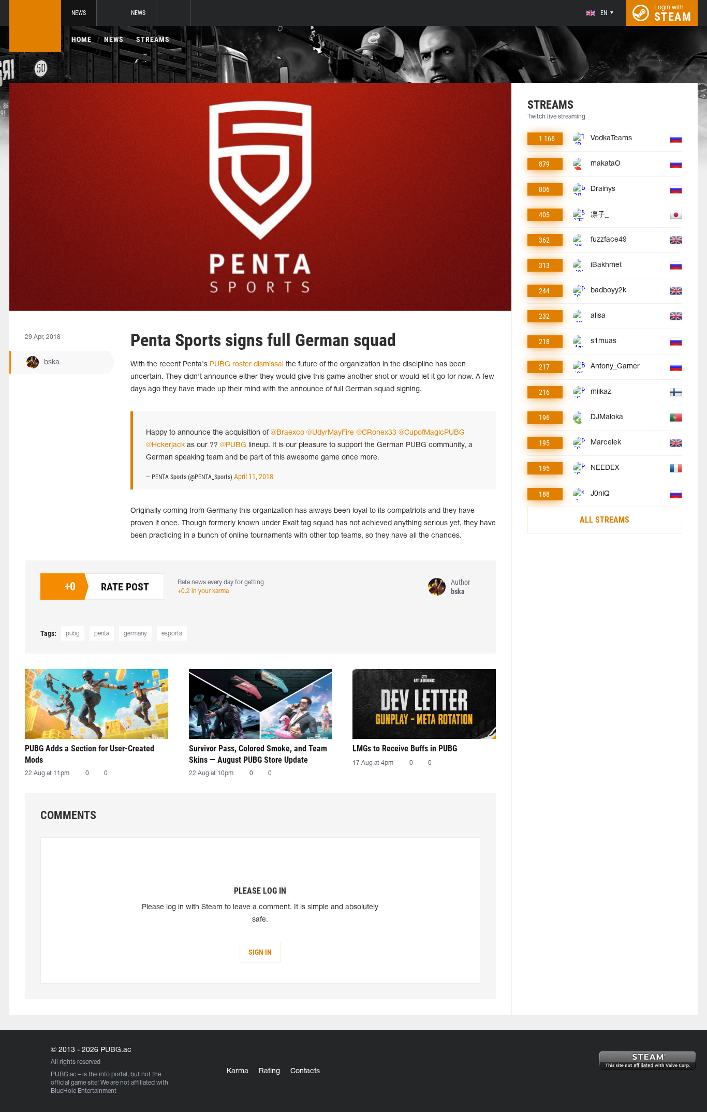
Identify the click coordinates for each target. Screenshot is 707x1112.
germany (135, 633)
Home (81, 39)
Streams (153, 39)
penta (101, 633)
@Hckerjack (165, 445)
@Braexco (287, 432)
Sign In (260, 952)
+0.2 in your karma (203, 591)
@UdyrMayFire (330, 432)
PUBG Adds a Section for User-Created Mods (89, 754)
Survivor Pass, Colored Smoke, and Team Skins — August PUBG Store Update (258, 754)
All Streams (604, 520)
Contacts (305, 1071)
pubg (73, 633)
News (78, 13)
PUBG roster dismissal (247, 364)
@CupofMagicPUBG (432, 432)
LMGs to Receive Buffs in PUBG (404, 748)
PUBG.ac (63, 1074)
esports (171, 633)
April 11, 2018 (253, 476)
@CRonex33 (376, 432)
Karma (237, 1071)
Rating (269, 1071)
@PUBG (233, 445)
